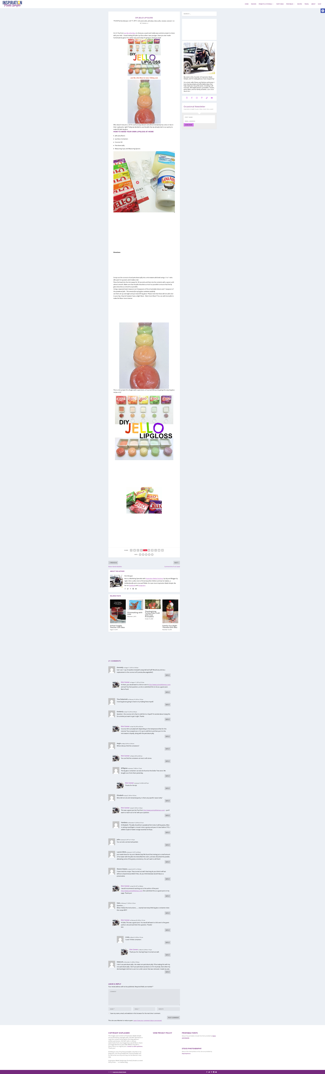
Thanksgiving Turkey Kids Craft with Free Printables (152, 614)
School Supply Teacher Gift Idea (117, 626)
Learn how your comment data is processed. (147, 1020)
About (313, 4)
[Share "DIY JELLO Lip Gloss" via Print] (162, 550)
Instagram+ (141, 585)
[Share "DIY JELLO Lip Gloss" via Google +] (138, 550)
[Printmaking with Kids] (135, 604)
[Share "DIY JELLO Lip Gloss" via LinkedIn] (149, 550)
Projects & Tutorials (265, 4)
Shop (319, 4)
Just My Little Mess (130, 33)
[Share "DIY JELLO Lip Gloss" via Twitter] (134, 550)
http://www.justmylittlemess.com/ (160, 685)
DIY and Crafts (142, 21)
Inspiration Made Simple (119, 1072)
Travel (307, 4)
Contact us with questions (134, 1046)
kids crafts (157, 21)
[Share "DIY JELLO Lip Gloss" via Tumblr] (141, 550)
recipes (163, 21)
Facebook (132, 585)
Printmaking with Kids (134, 613)
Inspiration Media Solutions (154, 578)
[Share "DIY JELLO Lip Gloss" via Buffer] (152, 550)
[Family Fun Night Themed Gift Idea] (170, 611)
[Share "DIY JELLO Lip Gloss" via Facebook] (131, 550)
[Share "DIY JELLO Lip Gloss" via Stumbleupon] (155, 550)
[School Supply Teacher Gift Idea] (118, 611)
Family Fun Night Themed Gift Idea (169, 626)
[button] (323, 10)
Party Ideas (280, 4)
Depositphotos (186, 1053)
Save (146, 550)
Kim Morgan (124, 21)
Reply (168, 675)
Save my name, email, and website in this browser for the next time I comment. (135, 1013)
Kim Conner (125, 682)
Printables (289, 4)
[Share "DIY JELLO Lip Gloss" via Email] (159, 550)
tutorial (169, 21)
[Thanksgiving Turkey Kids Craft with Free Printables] (153, 604)
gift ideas (151, 21)
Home (246, 4)
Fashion (253, 4)
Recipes (299, 4)
